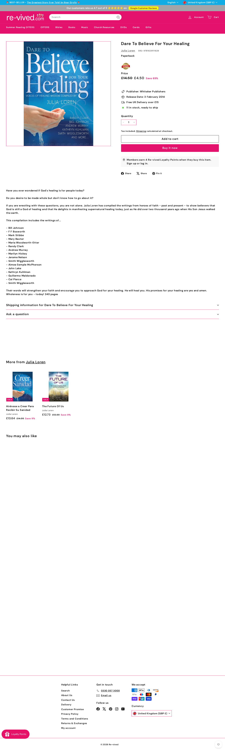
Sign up (131, 163)
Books (71, 27)
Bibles (58, 27)
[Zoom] (58, 93)
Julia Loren (128, 50)
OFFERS (45, 27)
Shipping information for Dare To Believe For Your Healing (49, 305)
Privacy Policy (70, 713)
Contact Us (68, 700)
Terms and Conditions (74, 718)
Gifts (148, 27)
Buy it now (170, 148)
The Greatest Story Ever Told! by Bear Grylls (52, 2)
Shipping (141, 131)
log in (144, 163)
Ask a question (17, 314)
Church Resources (104, 27)
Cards (136, 27)
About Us (66, 695)
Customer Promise (72, 709)
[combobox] (85, 17)
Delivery (66, 704)
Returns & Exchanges (74, 723)
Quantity (127, 116)
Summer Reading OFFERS (20, 27)
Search (65, 690)
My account (68, 728)
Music (84, 27)
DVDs (123, 27)
